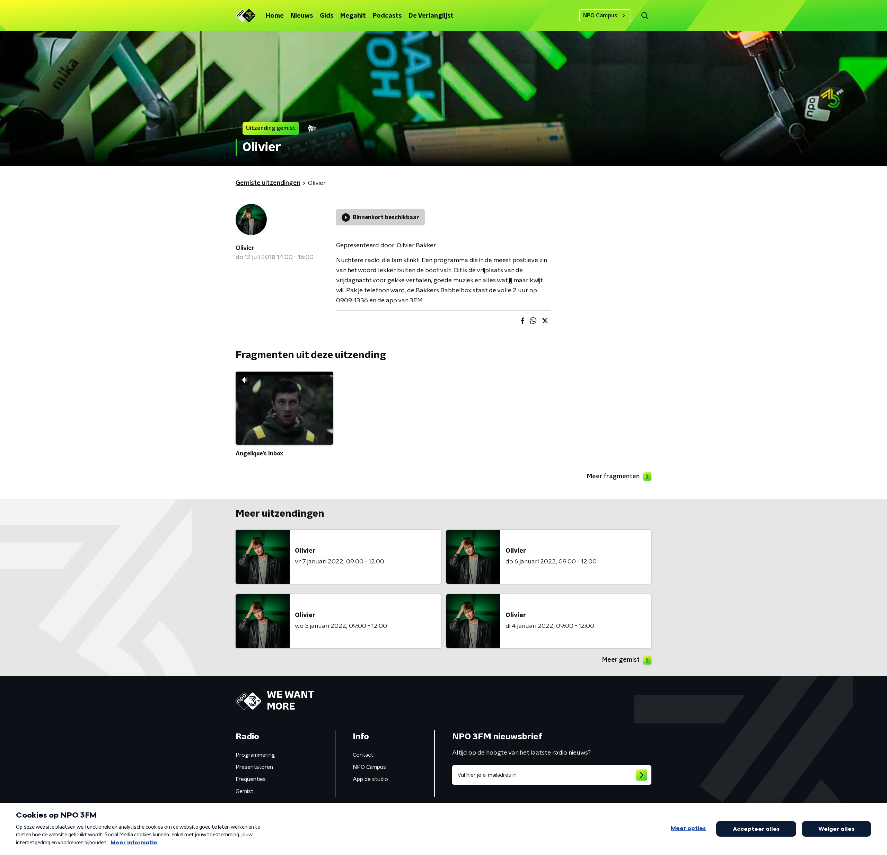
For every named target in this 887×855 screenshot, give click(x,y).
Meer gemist (621, 660)
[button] (644, 15)
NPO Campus (600, 15)
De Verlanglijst (431, 16)
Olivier (245, 248)
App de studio (370, 779)
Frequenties (251, 779)
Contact (363, 755)
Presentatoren (254, 767)
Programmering (255, 755)
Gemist (244, 791)
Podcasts (387, 16)
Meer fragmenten (613, 476)
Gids (326, 16)
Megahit (353, 16)
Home (275, 16)
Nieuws (302, 16)
